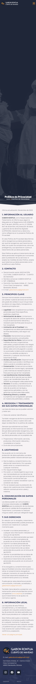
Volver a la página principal (12, 634)
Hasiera (6, 681)
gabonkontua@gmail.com (19, 290)
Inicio (8, 199)
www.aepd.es (17, 593)
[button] (26, 3)
